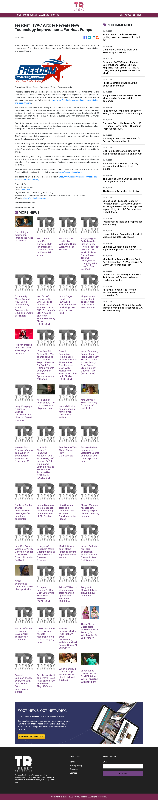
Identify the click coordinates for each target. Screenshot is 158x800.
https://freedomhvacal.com (70, 172)
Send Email (25, 190)
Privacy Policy (76, 765)
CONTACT (56, 15)
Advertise (74, 769)
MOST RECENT (30, 15)
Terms (72, 762)
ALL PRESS (44, 15)
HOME (19, 15)
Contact (73, 773)
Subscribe (123, 773)
